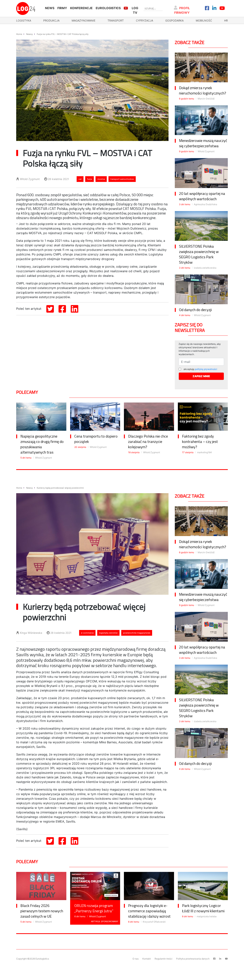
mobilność (204, 20)
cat (80, 179)
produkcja (51, 20)
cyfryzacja (144, 20)
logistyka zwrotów (108, 632)
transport (116, 20)
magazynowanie (83, 20)
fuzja (89, 179)
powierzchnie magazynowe (136, 632)
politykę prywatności (206, 369)
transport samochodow (122, 179)
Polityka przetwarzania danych (192, 958)
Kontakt (146, 958)
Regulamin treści (163, 958)
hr (226, 20)
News (49, 8)
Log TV (135, 10)
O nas (135, 958)
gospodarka (174, 20)
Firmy (62, 8)
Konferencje (81, 8)
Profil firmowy (182, 10)
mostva (101, 179)
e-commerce (87, 632)
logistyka (23, 20)
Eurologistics (108, 8)
